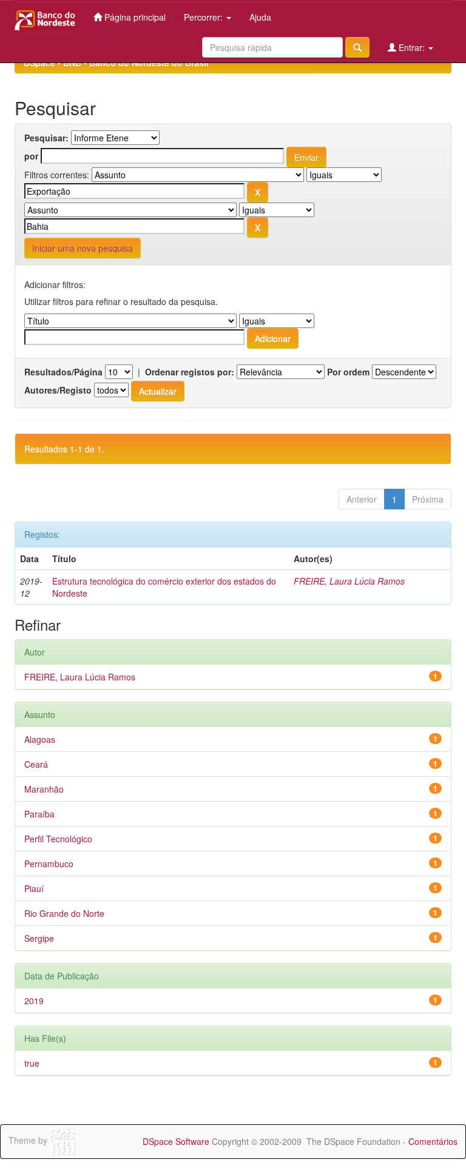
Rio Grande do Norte (64, 913)
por (31, 156)
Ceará (36, 764)
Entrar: (411, 47)
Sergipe (39, 938)
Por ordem (348, 372)
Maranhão (44, 789)
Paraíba (39, 814)
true (31, 1063)
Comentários (433, 1141)
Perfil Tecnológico (58, 839)
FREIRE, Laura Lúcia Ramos (349, 581)
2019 (34, 1001)
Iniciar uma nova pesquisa (82, 248)
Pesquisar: (46, 138)
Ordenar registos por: (189, 372)
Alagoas (39, 739)
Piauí (34, 888)
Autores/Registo (58, 390)
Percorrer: (204, 17)
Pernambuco (48, 863)
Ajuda (260, 17)
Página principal (134, 17)
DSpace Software (176, 1141)
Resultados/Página (63, 372)
